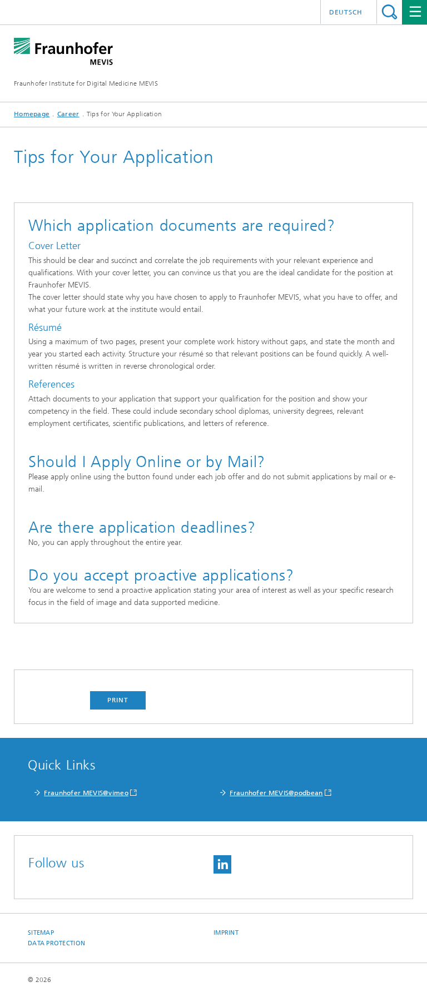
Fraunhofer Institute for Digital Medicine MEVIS (86, 83)
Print (117, 700)
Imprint (226, 932)
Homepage (31, 114)
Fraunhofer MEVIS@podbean (276, 793)
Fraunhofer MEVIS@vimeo (86, 793)
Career (68, 114)
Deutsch (346, 12)
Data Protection (56, 943)
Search (389, 12)
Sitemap (41, 932)
